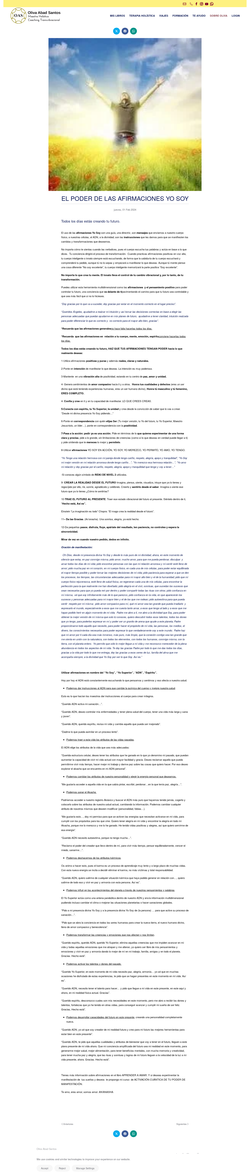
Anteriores (68, 1124)
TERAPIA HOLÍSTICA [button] (142, 15)
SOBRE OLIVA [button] (218, 15)
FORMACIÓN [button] (180, 15)
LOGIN (236, 15)
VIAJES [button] (163, 15)
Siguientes (181, 1124)
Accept (44, 1168)
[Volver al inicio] (35, 15)
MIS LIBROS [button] (117, 15)
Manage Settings (85, 1168)
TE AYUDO (199, 15)
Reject (62, 1168)
